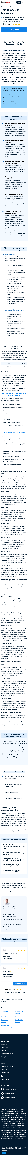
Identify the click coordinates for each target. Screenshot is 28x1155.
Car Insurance (4, 1011)
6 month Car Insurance (21, 1017)
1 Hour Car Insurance (6, 1017)
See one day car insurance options (14, 518)
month (13, 79)
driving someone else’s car (18, 887)
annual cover (6, 57)
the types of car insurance (14, 891)
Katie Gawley (12, 914)
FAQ (2, 1076)
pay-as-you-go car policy (16, 798)
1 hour (21, 77)
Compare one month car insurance (13, 546)
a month (16, 61)
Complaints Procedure (7, 1066)
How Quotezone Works (7, 1053)
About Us (3, 1050)
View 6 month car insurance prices (10, 574)
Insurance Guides (5, 1072)
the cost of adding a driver (14, 889)
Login (19, 2)
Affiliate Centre (5, 1079)
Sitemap (3, 1063)
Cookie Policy (4, 1069)
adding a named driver (16, 57)
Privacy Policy (5, 1057)
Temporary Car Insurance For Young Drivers (6, 1027)
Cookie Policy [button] (4, 1150)
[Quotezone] (5, 2)
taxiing (8, 333)
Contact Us (4, 1044)
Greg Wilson (14, 907)
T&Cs (2, 1060)
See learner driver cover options (12, 622)
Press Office (4, 1047)
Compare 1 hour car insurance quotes (11, 502)
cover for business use (17, 182)
